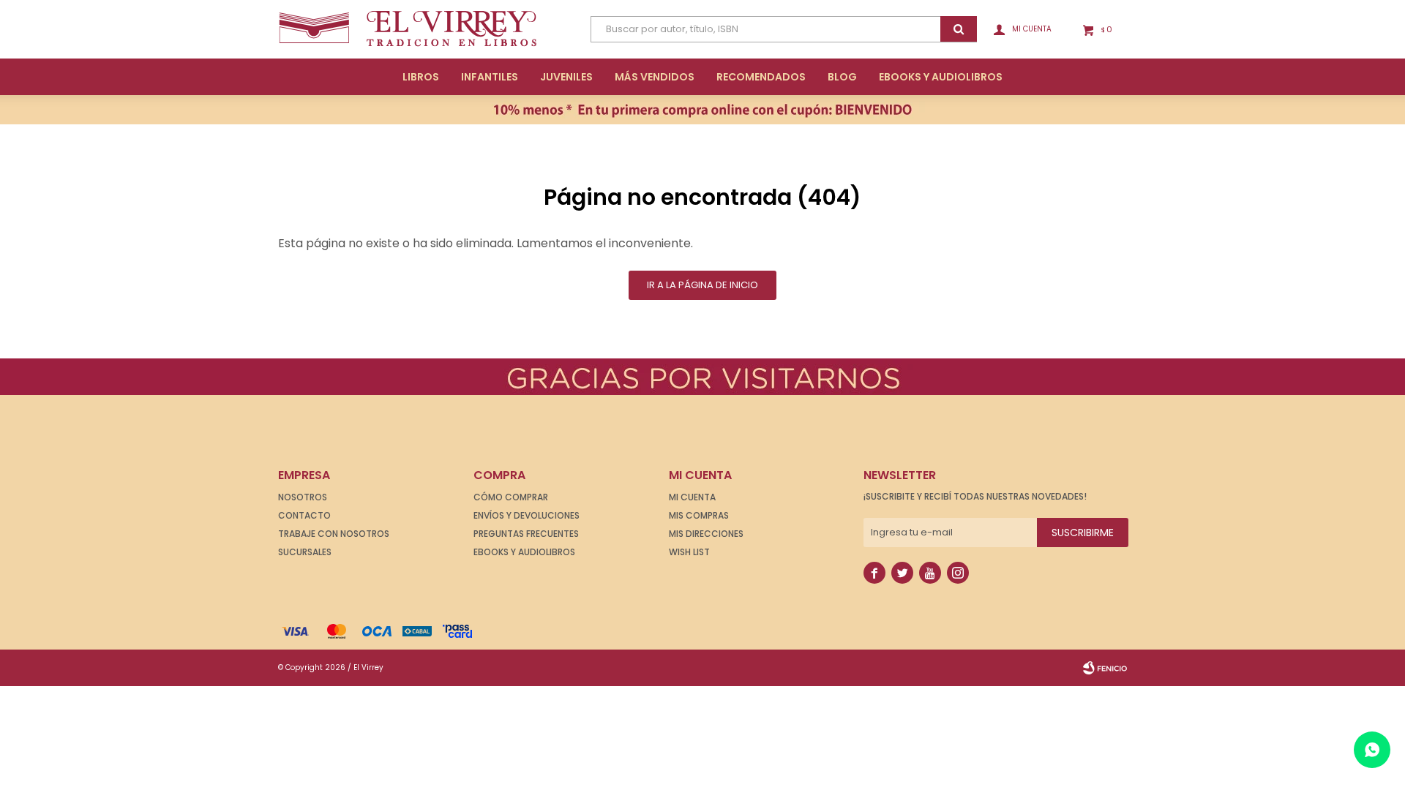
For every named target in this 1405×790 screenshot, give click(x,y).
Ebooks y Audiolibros (524, 552)
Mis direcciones (706, 533)
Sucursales (304, 552)
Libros (420, 76)
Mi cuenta (692, 497)
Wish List (689, 552)
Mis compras (699, 515)
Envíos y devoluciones (526, 515)
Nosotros (302, 497)
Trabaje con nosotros (333, 533)
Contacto (304, 515)
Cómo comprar (510, 497)
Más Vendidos (654, 76)
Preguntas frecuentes (526, 533)
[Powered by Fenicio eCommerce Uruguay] (1105, 668)
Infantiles (489, 76)
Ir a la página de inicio (702, 285)
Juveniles (566, 76)
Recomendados (761, 76)
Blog (842, 76)
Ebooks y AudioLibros (941, 76)
